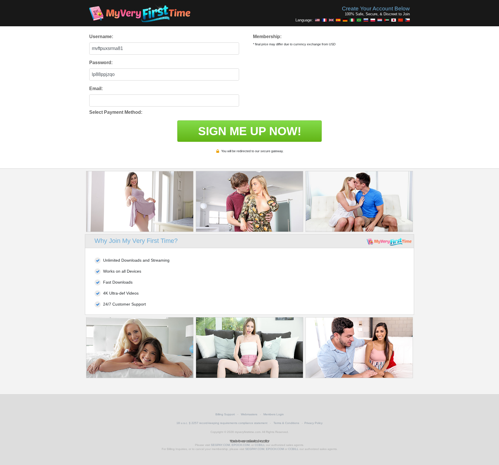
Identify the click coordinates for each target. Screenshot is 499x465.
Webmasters (249, 414)
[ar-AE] (386, 19)
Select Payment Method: (115, 112)
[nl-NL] (379, 19)
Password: (101, 62)
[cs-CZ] (407, 19)
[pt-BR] (359, 19)
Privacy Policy (313, 423)
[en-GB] (331, 19)
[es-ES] (338, 19)
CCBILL (260, 445)
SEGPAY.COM (220, 445)
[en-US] (317, 19)
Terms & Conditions (286, 423)
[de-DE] (345, 19)
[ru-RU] (366, 19)
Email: (96, 88)
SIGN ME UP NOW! (249, 131)
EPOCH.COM (241, 445)
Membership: (267, 36)
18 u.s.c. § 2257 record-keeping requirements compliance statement (221, 423)
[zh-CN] (400, 19)
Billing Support (225, 414)
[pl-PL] (372, 19)
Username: (101, 36)
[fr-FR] (324, 19)
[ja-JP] (393, 19)
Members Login (273, 414)
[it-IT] (352, 19)
